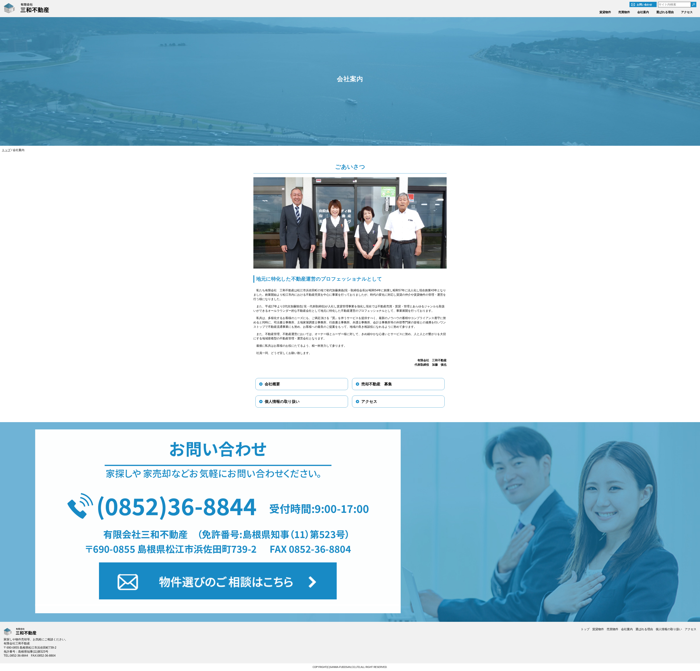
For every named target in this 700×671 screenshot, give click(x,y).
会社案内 (643, 12)
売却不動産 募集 (376, 384)
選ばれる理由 (665, 12)
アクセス (687, 12)
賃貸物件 (605, 12)
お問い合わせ (644, 4)
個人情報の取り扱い (282, 401)
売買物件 (624, 12)
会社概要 (272, 384)
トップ (585, 629)
